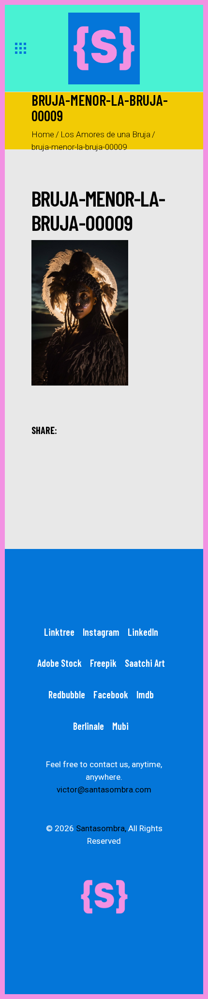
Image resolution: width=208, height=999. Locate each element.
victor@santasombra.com (104, 789)
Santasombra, (101, 828)
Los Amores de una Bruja (105, 134)
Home (42, 134)
